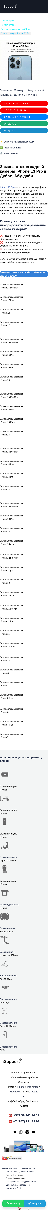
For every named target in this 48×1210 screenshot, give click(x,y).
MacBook (15, 1091)
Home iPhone (6, 931)
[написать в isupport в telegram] (14, 1132)
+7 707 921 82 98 (15, 110)
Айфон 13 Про (7, 187)
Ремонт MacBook (10, 1168)
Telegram (10, 130)
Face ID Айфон (8, 1026)
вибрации (5, 1002)
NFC (2, 1050)
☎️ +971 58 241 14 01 (24, 1115)
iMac (35, 1087)
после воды (6, 979)
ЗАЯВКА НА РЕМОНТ (17, 117)
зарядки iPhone (8, 860)
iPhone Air (5, 313)
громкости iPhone (9, 955)
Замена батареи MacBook (18, 1185)
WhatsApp (10, 124)
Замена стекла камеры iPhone (16, 29)
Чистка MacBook (13, 1188)
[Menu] (42, 6)
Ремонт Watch (27, 1172)
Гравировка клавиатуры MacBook (21, 1181)
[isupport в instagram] (27, 1132)
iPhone (3, 908)
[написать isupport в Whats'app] (21, 1132)
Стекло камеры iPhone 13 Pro (15, 33)
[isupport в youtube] (33, 1132)
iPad (29, 1087)
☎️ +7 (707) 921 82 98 (24, 1121)
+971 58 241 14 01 (16, 103)
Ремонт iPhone (8, 25)
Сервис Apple (8, 21)
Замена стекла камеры (11, 309)
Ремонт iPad (11, 1172)
